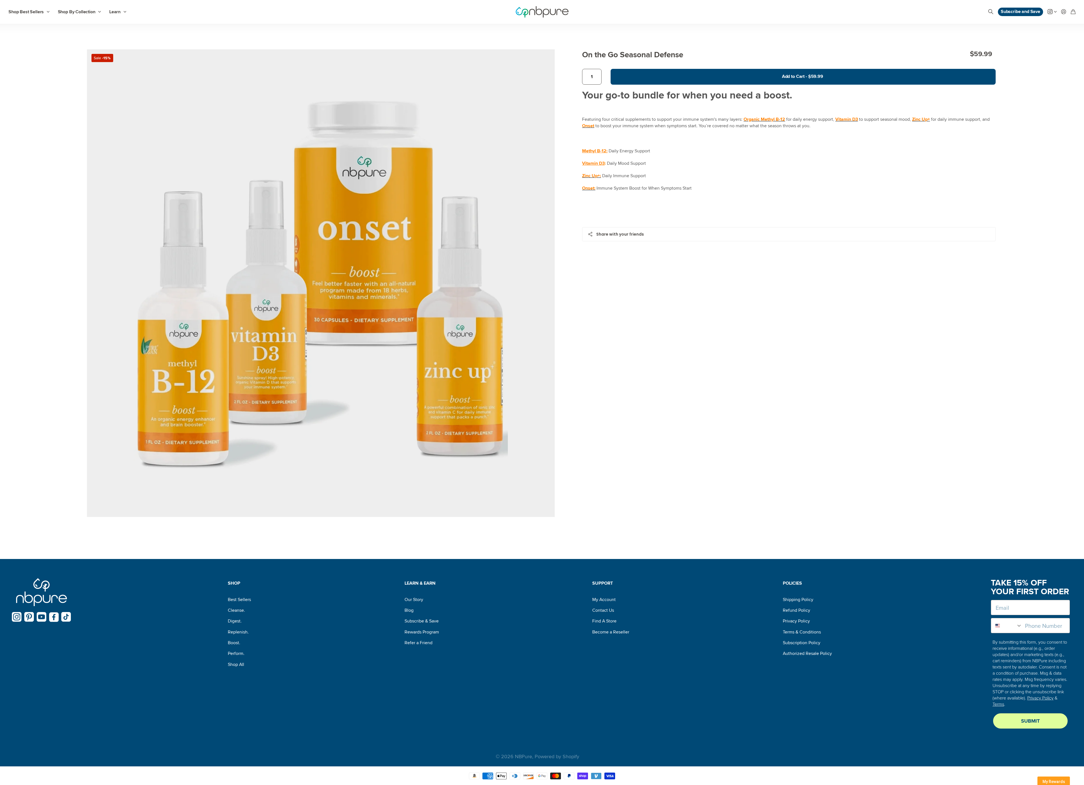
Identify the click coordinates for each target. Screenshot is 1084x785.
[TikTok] (66, 617)
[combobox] (1006, 625)
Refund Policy (796, 610)
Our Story (414, 599)
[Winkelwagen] (1073, 11)
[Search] (990, 11)
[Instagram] (17, 617)
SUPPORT (602, 583)
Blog (409, 610)
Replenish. (238, 632)
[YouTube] (42, 617)
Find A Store (604, 621)
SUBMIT (1030, 721)
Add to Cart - (802, 76)
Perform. (236, 653)
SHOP (234, 583)
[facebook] (54, 617)
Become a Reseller (610, 632)
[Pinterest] (29, 617)
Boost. (234, 643)
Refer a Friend (418, 643)
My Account (604, 599)
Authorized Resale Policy (807, 653)
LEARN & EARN (420, 583)
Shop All (236, 664)
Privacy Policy (796, 621)
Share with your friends (620, 234)
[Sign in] (1063, 11)
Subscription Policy (801, 643)
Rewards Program (422, 632)
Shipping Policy (798, 599)
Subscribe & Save (422, 621)
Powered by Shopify (557, 756)
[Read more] (1052, 11)
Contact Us (603, 610)
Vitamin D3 (593, 163)
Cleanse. (236, 610)
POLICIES (792, 583)
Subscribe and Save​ (1020, 11)
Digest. (235, 621)
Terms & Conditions (802, 632)
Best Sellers (239, 599)
